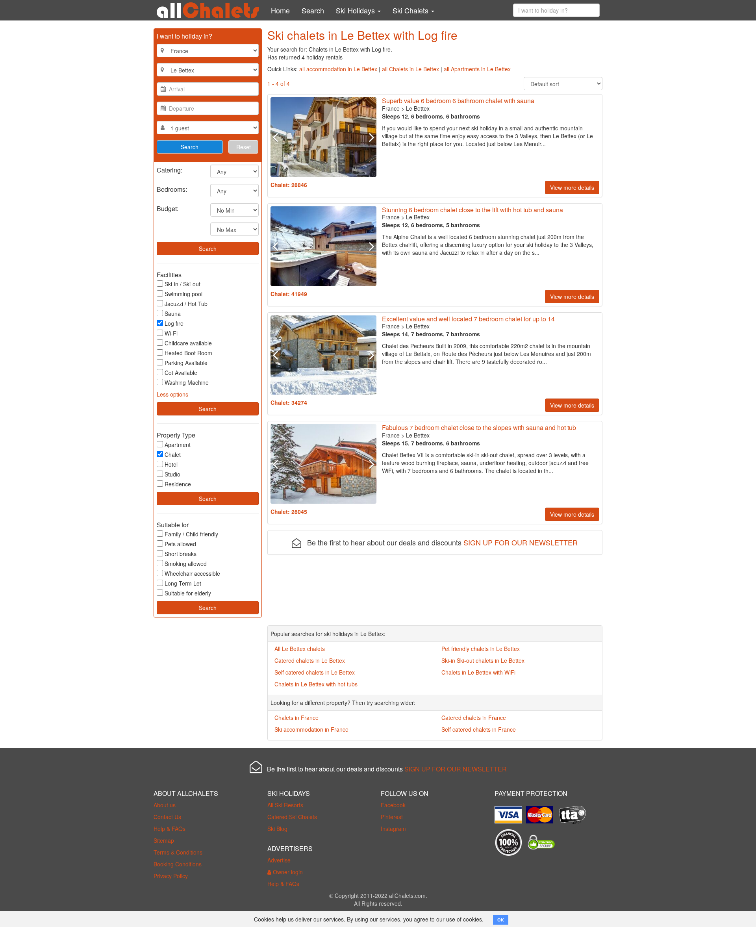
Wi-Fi (171, 333)
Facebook (393, 805)
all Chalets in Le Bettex (410, 69)
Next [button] (368, 137)
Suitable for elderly (188, 593)
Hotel (171, 464)
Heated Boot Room (188, 353)
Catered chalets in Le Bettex (309, 660)
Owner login (287, 872)
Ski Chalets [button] (411, 10)
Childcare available (188, 343)
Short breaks (180, 554)
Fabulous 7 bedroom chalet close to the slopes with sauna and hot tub (479, 427)
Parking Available (186, 363)
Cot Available (181, 372)
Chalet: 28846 (289, 185)
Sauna (173, 313)
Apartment (178, 445)
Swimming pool (183, 294)
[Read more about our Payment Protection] (510, 812)
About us (165, 805)
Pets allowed (180, 544)
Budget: (167, 208)
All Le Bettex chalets (299, 649)
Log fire (174, 323)
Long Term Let (183, 583)
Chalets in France (296, 717)
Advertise (279, 860)
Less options (172, 394)
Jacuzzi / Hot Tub (186, 304)
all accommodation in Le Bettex (338, 69)
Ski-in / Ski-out (182, 284)
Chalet (173, 454)
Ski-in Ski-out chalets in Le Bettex (482, 660)
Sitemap (164, 840)
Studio (172, 474)
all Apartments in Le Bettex (477, 69)
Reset (243, 147)
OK (500, 920)
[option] (323, 137)
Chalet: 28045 (289, 511)
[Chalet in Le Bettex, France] (323, 137)
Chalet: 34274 (289, 402)
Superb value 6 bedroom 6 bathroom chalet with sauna (458, 100)
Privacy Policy (171, 876)
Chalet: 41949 (289, 294)
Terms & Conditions (178, 852)
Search (313, 10)
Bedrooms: (172, 189)
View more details (572, 187)
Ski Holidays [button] (356, 10)
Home (280, 10)
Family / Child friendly (191, 534)
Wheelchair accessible (192, 573)
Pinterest (392, 817)
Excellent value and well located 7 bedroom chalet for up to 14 (468, 318)
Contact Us (167, 817)
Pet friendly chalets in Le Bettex (480, 649)
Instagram (393, 828)
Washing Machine (187, 382)
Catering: (169, 169)
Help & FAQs (169, 828)
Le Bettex (418, 108)
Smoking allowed (186, 563)
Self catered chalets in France (478, 729)
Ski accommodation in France (311, 729)
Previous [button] (278, 137)
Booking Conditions (178, 864)
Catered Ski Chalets (292, 817)
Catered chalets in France (473, 717)
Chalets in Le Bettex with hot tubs (316, 684)
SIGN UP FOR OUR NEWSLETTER (520, 542)
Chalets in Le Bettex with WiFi (478, 672)
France (391, 108)
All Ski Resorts (285, 805)
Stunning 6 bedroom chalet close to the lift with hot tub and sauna (472, 209)
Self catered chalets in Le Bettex (314, 672)
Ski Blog (277, 828)
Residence (178, 484)
